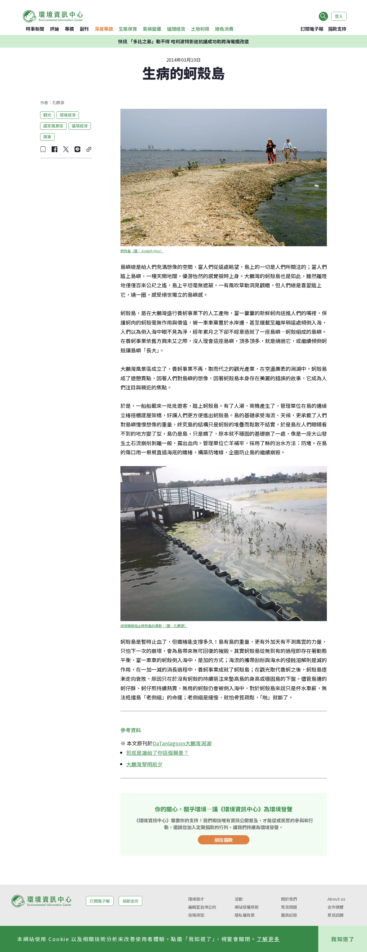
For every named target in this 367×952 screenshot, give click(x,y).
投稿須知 (196, 915)
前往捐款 (223, 839)
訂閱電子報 (311, 28)
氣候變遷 (152, 28)
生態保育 (128, 28)
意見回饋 (335, 915)
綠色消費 (224, 28)
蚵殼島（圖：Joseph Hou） (141, 250)
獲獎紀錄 (289, 915)
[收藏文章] (43, 149)
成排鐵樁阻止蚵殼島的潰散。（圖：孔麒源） (154, 625)
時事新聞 (35, 28)
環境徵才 (196, 899)
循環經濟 (176, 28)
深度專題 (104, 28)
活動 (239, 899)
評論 (54, 28)
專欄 (69, 28)
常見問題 (289, 907)
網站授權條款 (247, 907)
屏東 (47, 136)
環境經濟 (68, 115)
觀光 (47, 115)
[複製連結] (89, 149)
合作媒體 (335, 907)
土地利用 (200, 28)
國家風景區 (53, 126)
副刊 (84, 28)
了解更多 (268, 939)
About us (336, 899)
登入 (339, 16)
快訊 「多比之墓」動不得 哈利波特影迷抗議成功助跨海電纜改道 (183, 41)
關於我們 (289, 899)
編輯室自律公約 (202, 907)
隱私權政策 (245, 915)
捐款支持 (337, 28)
